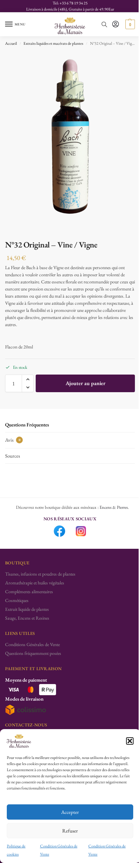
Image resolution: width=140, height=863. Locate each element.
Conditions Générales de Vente (32, 644)
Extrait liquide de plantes (27, 609)
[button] (129, 741)
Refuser (70, 830)
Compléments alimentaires (29, 591)
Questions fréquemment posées (33, 653)
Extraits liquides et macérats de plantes (53, 43)
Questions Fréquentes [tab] (27, 424)
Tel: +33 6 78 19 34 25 (70, 3)
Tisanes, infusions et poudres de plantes (40, 574)
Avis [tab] (12, 440)
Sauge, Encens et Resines (27, 618)
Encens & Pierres (114, 507)
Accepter (70, 812)
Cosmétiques (17, 600)
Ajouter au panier (85, 383)
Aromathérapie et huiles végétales (34, 583)
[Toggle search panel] (104, 24)
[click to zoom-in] (70, 144)
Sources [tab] (12, 456)
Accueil (11, 43)
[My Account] (115, 24)
